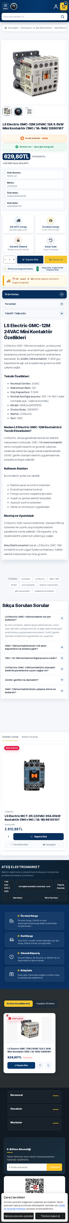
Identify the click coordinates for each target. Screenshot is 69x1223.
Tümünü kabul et (50, 1216)
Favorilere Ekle (19, 844)
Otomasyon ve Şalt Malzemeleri (36, 27)
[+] (14, 259)
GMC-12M (54, 579)
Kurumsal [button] (16, 1094)
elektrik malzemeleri (48, 585)
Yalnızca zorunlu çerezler (18, 1216)
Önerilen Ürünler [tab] (10, 736)
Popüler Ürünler (46, 1003)
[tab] (34, 294)
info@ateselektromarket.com (34, 886)
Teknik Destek (61, 886)
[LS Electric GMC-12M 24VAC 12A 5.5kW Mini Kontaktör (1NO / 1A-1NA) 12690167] (29, 1029)
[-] (5, 259)
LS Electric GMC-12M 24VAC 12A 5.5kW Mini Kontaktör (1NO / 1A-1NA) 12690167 (29, 1050)
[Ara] (62, 16)
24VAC (14, 585)
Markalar (17, 897)
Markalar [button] (16, 1122)
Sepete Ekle (38, 836)
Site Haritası (51, 897)
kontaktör (26, 579)
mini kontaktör (28, 585)
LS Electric (12, 186)
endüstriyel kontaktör (44, 591)
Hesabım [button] (16, 1108)
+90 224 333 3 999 (7, 886)
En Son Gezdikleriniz (18, 1003)
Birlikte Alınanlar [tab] (30, 736)
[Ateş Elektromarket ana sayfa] (30, 6)
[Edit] (11, 1144)
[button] (30, 259)
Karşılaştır (49, 844)
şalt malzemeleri (22, 591)
